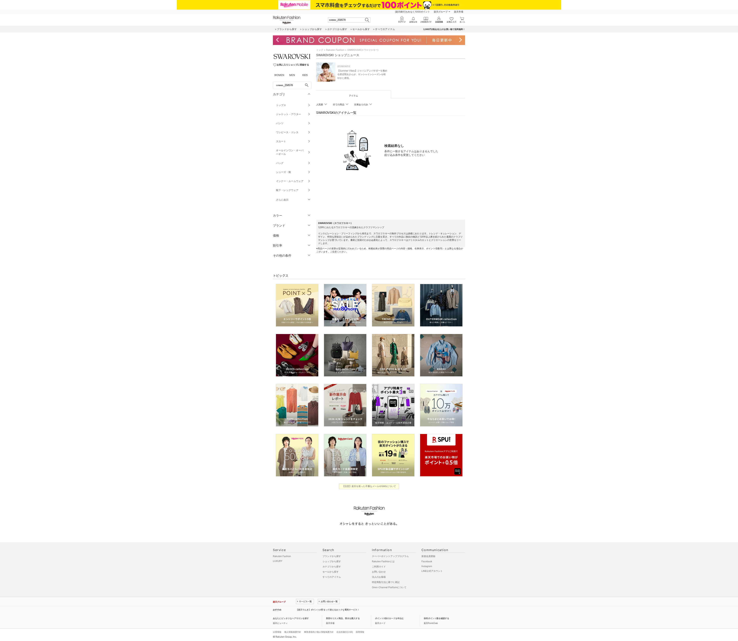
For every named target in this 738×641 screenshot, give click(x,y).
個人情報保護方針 (292, 632)
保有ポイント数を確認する (436, 618)
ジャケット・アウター (288, 114)
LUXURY (277, 561)
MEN (292, 74)
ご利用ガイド (379, 566)
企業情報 (277, 632)
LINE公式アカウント (432, 571)
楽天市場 (458, 11)
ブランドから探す (331, 556)
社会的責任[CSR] (345, 632)
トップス (281, 105)
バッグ (279, 163)
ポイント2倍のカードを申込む (389, 618)
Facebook (426, 561)
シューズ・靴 (283, 172)
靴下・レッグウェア (287, 190)
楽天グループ (441, 11)
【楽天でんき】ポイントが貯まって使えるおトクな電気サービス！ (327, 609)
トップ (319, 49)
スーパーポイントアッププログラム (390, 556)
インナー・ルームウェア (289, 181)
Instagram (426, 566)
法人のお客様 (379, 576)
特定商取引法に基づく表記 (386, 582)
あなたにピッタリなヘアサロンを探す (291, 618)
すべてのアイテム (331, 576)
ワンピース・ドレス (287, 132)
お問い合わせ (379, 571)
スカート (281, 141)
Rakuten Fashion (335, 49)
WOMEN (279, 74)
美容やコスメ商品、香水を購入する (343, 618)
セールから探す (330, 571)
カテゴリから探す (331, 566)
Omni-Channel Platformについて (389, 587)
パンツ (279, 123)
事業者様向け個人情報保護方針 (319, 632)
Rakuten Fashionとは (383, 561)
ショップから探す (331, 561)
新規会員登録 (428, 556)
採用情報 (360, 632)
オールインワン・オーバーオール (289, 152)
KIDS (305, 74)
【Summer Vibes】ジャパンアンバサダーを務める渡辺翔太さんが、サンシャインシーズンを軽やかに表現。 (362, 74)
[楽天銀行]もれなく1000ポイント (412, 11)
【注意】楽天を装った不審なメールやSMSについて (369, 486)
